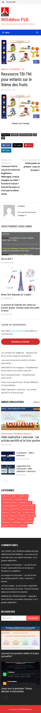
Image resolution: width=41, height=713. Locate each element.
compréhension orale (20, 499)
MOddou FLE (15, 19)
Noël (3, 519)
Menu (7, 32)
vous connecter (17, 330)
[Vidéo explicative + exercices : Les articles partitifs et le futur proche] (20, 418)
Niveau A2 (27, 434)
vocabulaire (22, 526)
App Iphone (6, 496)
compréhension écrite (9, 502)
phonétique (11, 519)
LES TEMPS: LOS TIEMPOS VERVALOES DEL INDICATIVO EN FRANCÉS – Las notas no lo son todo (19, 554)
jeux (19, 512)
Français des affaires (28, 509)
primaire (15, 135)
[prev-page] (3, 481)
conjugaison (22, 502)
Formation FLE (14, 509)
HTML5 (14, 512)
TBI (23, 69)
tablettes (5, 526)
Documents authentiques (10, 506)
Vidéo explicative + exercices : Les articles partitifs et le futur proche (20, 438)
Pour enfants (15, 69)
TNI (3, 138)
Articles (14, 496)
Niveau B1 (22, 516)
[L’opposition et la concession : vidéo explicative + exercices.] (8, 466)
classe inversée (6, 499)
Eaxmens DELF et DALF (27, 506)
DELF (29, 502)
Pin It (30, 145)
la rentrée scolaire (28, 512)
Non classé (31, 516)
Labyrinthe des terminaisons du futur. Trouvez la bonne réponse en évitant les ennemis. (19, 588)
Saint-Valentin (17, 522)
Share (7, 145)
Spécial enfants (26, 135)
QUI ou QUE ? (7, 259)
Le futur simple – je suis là (12, 585)
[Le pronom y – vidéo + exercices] (8, 453)
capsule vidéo (6, 434)
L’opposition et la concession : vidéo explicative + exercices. (26, 468)
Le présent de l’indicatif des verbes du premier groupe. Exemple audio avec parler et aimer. (20, 307)
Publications (6, 522)
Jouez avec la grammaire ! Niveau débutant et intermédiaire (16, 690)
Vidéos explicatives (12, 402)
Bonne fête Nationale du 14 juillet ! (16, 294)
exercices (5, 509)
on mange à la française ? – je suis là (16, 564)
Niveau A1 (4, 69)
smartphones (28, 522)
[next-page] (6, 481)
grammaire (17, 434)
